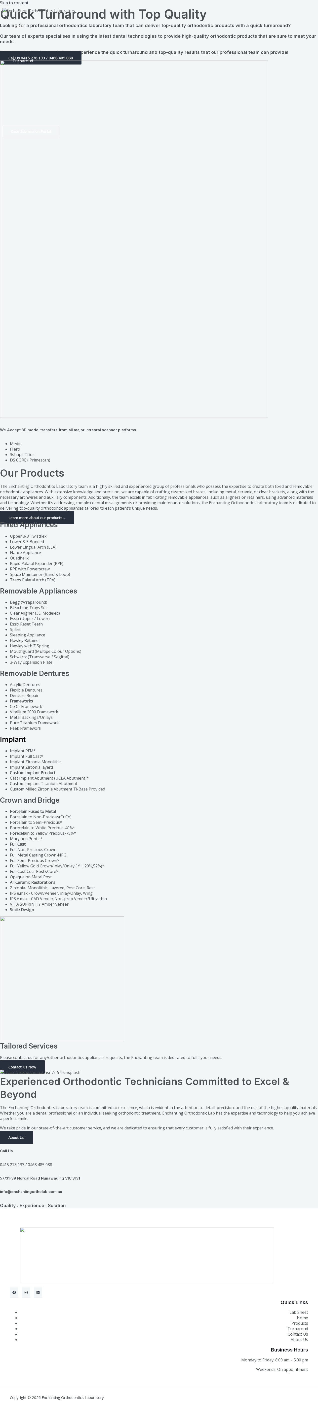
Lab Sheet (21, 113)
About (18, 78)
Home (18, 26)
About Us (299, 1339)
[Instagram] (26, 1292)
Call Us (6, 1151)
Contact (19, 95)
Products (20, 43)
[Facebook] (14, 1292)
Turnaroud (22, 61)
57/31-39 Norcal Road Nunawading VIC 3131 (40, 1178)
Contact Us (298, 1334)
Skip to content (14, 2)
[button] (30, 131)
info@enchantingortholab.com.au (31, 1191)
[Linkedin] (38, 1292)
